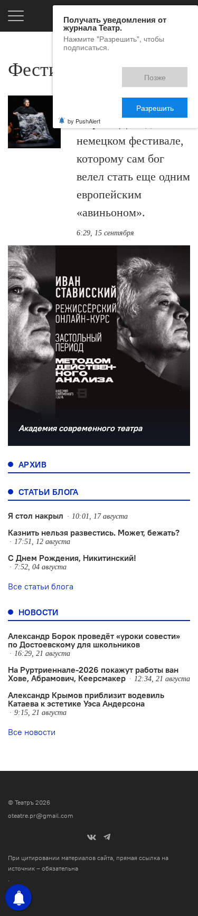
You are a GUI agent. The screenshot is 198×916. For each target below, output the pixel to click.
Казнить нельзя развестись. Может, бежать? (94, 532)
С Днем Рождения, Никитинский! (72, 557)
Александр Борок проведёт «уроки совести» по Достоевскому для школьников (94, 640)
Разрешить (162, 73)
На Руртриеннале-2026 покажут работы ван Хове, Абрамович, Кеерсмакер (93, 673)
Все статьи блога (40, 586)
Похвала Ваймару (127, 103)
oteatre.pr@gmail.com (40, 815)
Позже (107, 73)
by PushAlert (84, 84)
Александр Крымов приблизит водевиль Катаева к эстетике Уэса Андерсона (86, 699)
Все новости (31, 732)
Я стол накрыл (35, 515)
